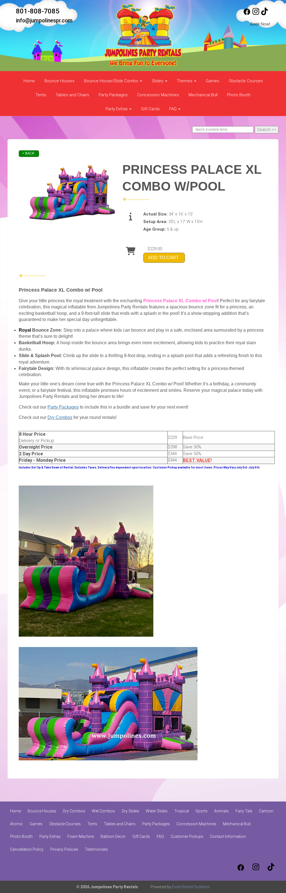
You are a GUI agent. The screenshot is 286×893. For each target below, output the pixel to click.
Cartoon (266, 811)
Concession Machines (158, 94)
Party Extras (50, 836)
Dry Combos (59, 417)
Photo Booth (239, 94)
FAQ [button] (173, 108)
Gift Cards (150, 108)
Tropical (181, 811)
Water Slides (157, 811)
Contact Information (228, 836)
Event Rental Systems (191, 887)
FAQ (160, 836)
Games (212, 80)
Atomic (16, 824)
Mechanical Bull (203, 94)
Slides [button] (158, 80)
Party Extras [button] (117, 108)
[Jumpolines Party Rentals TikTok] (264, 13)
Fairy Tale (243, 811)
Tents (40, 94)
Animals (221, 811)
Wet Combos (103, 811)
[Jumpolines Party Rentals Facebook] (247, 13)
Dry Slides (130, 811)
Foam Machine (80, 836)
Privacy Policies (64, 849)
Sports (202, 811)
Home (29, 80)
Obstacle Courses (246, 80)
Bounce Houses (59, 80)
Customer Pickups (187, 836)
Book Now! (260, 24)
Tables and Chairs (72, 94)
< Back (28, 153)
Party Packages (113, 94)
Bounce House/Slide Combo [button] (111, 80)
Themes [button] (185, 80)
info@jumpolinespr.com (44, 20)
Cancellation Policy (27, 849)
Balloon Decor (113, 836)
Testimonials (96, 849)
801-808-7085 (37, 11)
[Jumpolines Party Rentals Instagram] (255, 13)
